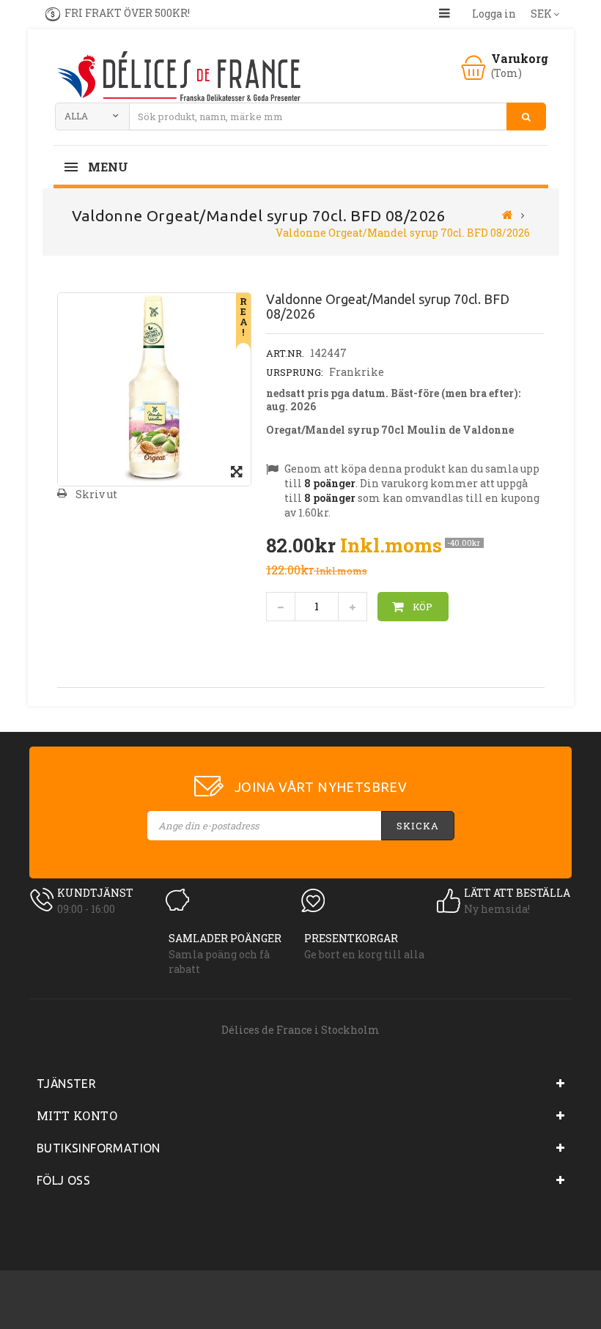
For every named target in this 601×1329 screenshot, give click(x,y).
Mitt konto (77, 1115)
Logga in (494, 14)
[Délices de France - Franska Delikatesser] (178, 78)
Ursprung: (294, 372)
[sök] (526, 116)
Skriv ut (96, 494)
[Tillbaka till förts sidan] (507, 214)
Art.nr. (285, 353)
